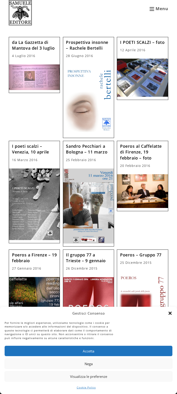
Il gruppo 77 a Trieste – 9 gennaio (86, 257)
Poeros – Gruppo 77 (141, 255)
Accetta (88, 351)
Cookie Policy (86, 387)
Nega (89, 363)
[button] (170, 313)
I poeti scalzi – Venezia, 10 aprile (30, 149)
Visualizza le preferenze (88, 376)
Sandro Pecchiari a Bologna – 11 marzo (86, 149)
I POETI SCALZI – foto (142, 42)
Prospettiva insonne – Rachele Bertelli (87, 45)
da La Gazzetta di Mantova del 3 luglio (33, 45)
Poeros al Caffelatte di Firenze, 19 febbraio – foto (141, 151)
